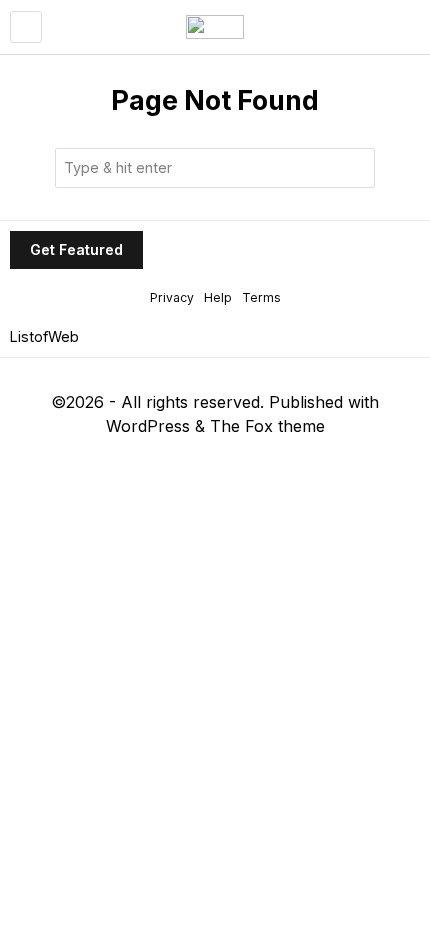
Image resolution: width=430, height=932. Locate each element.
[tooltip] (148, 462)
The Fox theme (267, 426)
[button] (355, 168)
